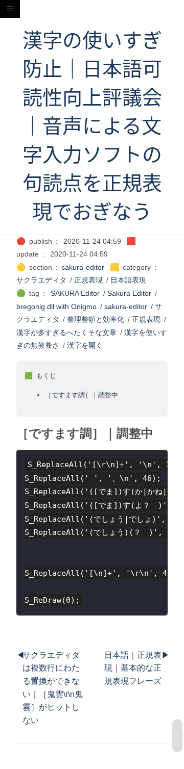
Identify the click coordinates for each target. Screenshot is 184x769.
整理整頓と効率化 (95, 319)
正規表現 (88, 280)
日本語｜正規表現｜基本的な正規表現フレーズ (133, 668)
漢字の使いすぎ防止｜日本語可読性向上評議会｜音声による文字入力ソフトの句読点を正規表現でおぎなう (92, 125)
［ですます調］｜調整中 (81, 395)
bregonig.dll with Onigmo (56, 306)
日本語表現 (128, 280)
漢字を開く (85, 345)
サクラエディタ (41, 280)
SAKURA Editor (75, 293)
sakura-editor (82, 267)
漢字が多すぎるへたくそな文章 (66, 332)
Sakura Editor (129, 293)
